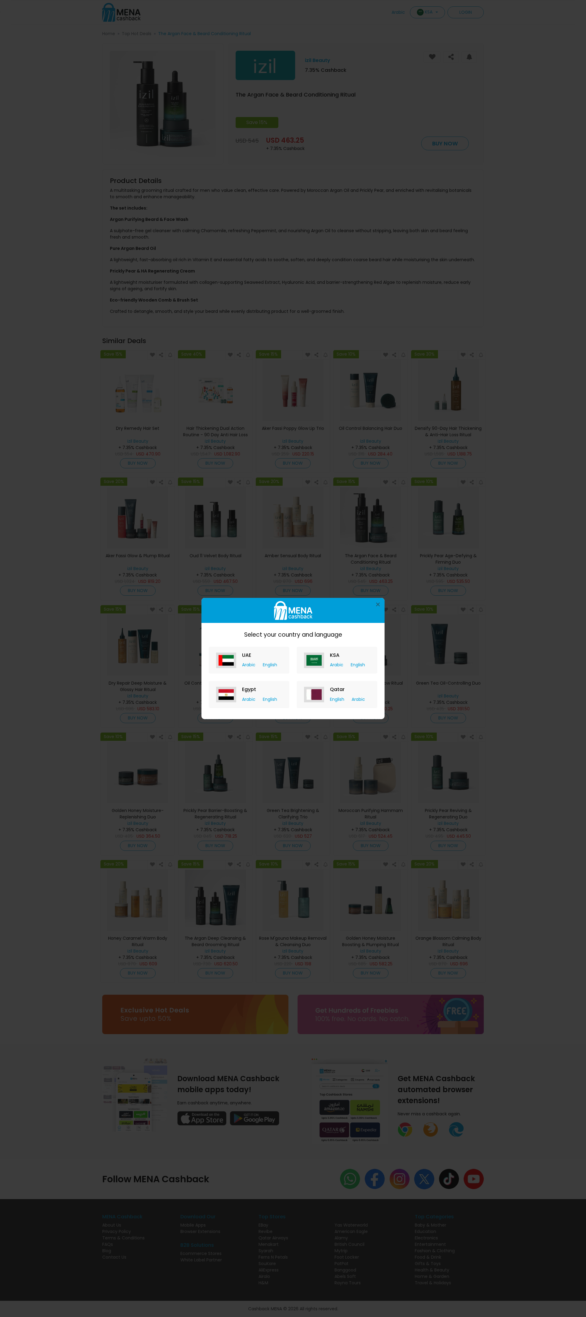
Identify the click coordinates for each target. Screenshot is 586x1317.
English (270, 665)
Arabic (249, 665)
